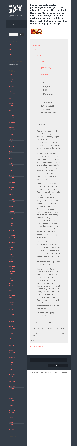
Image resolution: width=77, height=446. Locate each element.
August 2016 (11, 302)
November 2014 (12, 352)
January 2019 (11, 232)
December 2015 (12, 321)
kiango (31, 36)
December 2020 (12, 180)
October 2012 (11, 412)
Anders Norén (62, 372)
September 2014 (12, 357)
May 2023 (11, 110)
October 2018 (11, 239)
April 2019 (11, 225)
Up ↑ (67, 372)
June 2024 (11, 79)
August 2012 (11, 417)
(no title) (10, 44)
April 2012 (11, 427)
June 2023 (11, 108)
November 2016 (12, 295)
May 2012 (11, 424)
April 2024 (11, 84)
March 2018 (11, 256)
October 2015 (11, 326)
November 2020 (12, 182)
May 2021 (11, 168)
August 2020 (11, 187)
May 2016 (11, 309)
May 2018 (11, 251)
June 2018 (11, 249)
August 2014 (11, 359)
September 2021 (12, 158)
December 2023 (12, 93)
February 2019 (12, 230)
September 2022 (12, 129)
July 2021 (11, 163)
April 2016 (11, 311)
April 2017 (11, 283)
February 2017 (12, 287)
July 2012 (11, 419)
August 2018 (11, 244)
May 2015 (11, 338)
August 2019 (11, 216)
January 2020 (11, 204)
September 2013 (12, 386)
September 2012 (12, 415)
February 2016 (12, 316)
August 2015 (11, 331)
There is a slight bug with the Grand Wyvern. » (58, 365)
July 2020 (11, 189)
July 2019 (11, 218)
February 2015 (12, 345)
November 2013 (12, 381)
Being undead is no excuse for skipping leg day (15, 9)
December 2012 (12, 407)
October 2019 (11, 211)
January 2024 (11, 91)
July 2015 (11, 333)
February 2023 (12, 117)
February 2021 (12, 175)
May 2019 (11, 223)
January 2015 (11, 347)
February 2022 (12, 146)
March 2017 (11, 285)
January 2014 (11, 376)
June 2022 (11, 136)
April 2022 (11, 141)
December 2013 (12, 379)
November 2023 (12, 96)
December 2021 (12, 151)
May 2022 (11, 139)
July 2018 (11, 247)
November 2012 (12, 410)
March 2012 (11, 429)
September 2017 (12, 271)
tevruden (42, 26)
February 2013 (12, 403)
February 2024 (12, 88)
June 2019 (11, 220)
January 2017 (11, 290)
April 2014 (11, 369)
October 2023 (11, 98)
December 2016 (12, 292)
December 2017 (12, 264)
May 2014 (11, 367)
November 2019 (12, 208)
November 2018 (12, 237)
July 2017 (11, 276)
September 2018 (12, 242)
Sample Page (11, 24)
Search (10, 32)
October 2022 (11, 127)
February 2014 (12, 374)
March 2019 (11, 228)
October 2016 (11, 297)
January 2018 (11, 261)
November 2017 (12, 266)
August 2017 (11, 273)
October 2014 (11, 355)
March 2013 (11, 400)
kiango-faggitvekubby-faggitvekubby (38, 346)
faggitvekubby (35, 40)
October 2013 (11, 383)
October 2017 (11, 268)
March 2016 (11, 314)
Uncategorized (12, 439)
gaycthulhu (39, 55)
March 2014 (11, 371)
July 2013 (11, 391)
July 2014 (11, 362)
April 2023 (11, 112)
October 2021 (11, 156)
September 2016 (12, 299)
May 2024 (11, 81)
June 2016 (11, 307)
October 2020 (11, 184)
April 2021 (11, 170)
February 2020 (12, 201)
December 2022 (12, 122)
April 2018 (11, 254)
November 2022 (12, 124)
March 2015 (11, 343)
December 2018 (12, 235)
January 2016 (11, 319)
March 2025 (11, 76)
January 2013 (11, 405)
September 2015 (12, 328)
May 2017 (11, 280)
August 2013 (11, 388)
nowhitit (44, 75)
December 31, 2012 (34, 26)
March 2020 (11, 199)
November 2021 (12, 153)
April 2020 (11, 196)
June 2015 (11, 335)
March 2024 (11, 86)
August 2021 (11, 160)
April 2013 (11, 398)
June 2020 (11, 192)
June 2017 (11, 278)
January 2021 (11, 177)
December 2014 (12, 350)
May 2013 (11, 395)
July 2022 (11, 134)
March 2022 (11, 144)
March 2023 (11, 115)
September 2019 (12, 213)
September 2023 (12, 100)
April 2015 (11, 340)
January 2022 (11, 148)
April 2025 (11, 74)
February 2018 (12, 259)
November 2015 (12, 323)
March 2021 (11, 172)
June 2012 (11, 422)
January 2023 (11, 120)
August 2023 (11, 103)
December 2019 (12, 206)
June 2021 (11, 165)
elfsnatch (37, 50)
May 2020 (11, 194)
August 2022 (11, 132)
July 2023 (11, 105)
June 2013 (11, 393)
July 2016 (11, 304)
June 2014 (11, 364)
